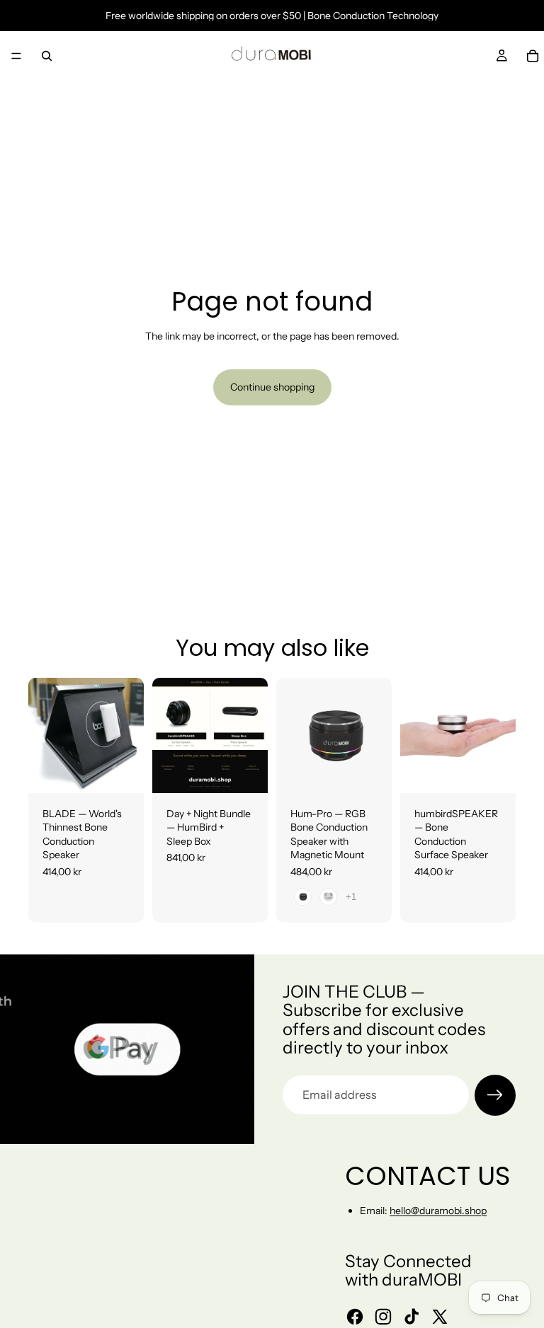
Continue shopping (272, 387)
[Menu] (16, 56)
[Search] (46, 55)
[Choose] (122, 771)
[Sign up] (495, 1095)
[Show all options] (351, 896)
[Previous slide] (44, 735)
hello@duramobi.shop (438, 1210)
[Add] (246, 771)
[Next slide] (128, 735)
